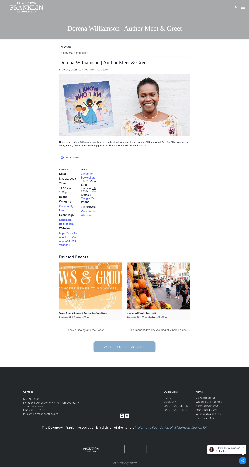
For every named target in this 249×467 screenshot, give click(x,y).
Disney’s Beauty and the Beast (84, 330)
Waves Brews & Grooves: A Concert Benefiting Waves (83, 313)
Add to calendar (72, 157)
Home (167, 398)
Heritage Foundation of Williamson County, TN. (172, 427)
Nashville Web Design (122, 464)
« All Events (65, 46)
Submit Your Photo (176, 410)
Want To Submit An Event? (124, 347)
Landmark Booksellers (66, 221)
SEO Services (133, 464)
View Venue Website (88, 213)
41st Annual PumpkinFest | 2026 (141, 313)
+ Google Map (88, 196)
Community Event (66, 208)
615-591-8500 (31, 398)
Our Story (170, 402)
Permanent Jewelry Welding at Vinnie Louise (159, 330)
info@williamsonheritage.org (40, 413)
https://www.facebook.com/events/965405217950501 (68, 239)
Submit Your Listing (176, 406)
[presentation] (90, 286)
